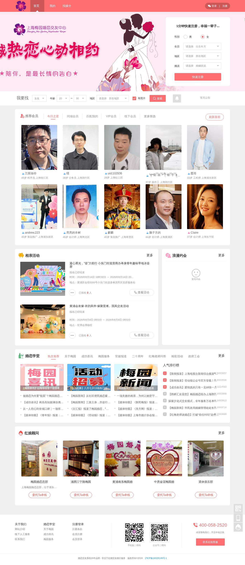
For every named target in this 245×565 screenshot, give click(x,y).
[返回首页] (21, 6)
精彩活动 (177, 356)
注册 (224, 5)
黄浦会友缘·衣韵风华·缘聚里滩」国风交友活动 (99, 306)
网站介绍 (20, 529)
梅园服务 (104, 356)
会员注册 (77, 534)
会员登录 (77, 539)
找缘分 (67, 5)
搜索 (157, 98)
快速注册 (198, 76)
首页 (36, 5)
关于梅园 (70, 356)
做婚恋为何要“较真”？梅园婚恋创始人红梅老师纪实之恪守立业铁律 (63, 395)
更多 (150, 255)
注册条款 (77, 529)
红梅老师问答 (157, 356)
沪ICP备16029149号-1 (156, 558)
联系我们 (20, 539)
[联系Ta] (39, 147)
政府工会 (194, 356)
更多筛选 (150, 116)
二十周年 (137, 356)
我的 (52, 5)
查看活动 (141, 292)
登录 (212, 5)
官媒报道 (121, 356)
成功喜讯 (87, 356)
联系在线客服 (210, 542)
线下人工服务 (22, 534)
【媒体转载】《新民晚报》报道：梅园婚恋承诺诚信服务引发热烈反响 (158, 402)
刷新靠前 (214, 116)
